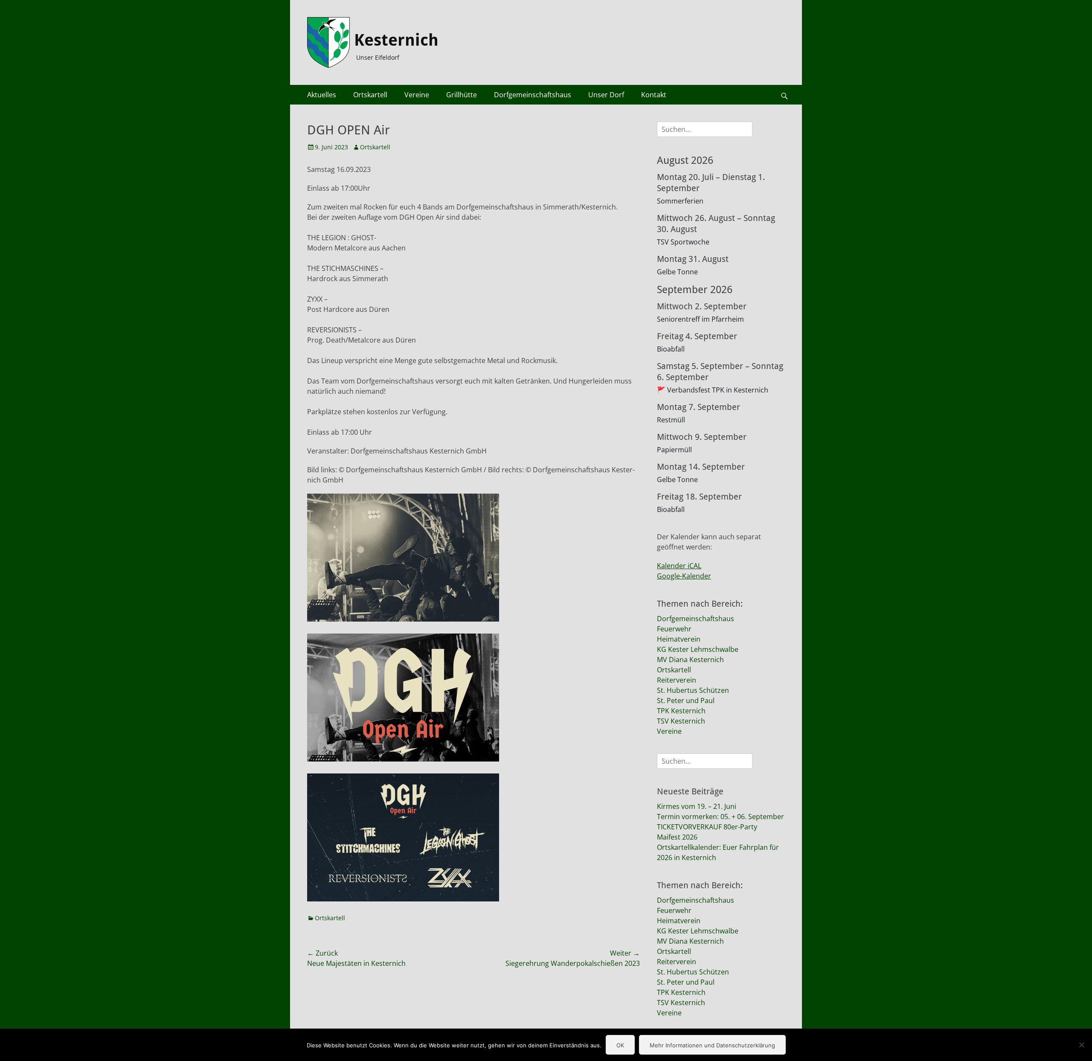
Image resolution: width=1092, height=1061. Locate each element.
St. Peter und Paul (685, 700)
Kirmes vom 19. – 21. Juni (696, 806)
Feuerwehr (674, 629)
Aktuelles (321, 94)
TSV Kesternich (681, 721)
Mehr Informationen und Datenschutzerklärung (712, 1045)
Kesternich (396, 40)
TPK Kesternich (681, 710)
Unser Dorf (606, 94)
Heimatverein (678, 639)
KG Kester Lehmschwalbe (697, 649)
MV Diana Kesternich (690, 659)
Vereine (416, 94)
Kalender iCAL (679, 565)
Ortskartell (370, 94)
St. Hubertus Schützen (693, 690)
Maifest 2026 (677, 837)
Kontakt (653, 94)
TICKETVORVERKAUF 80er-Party (707, 826)
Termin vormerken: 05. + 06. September (720, 816)
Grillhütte (461, 94)
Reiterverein (676, 680)
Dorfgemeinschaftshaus (532, 94)
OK (620, 1045)
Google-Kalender (684, 576)
